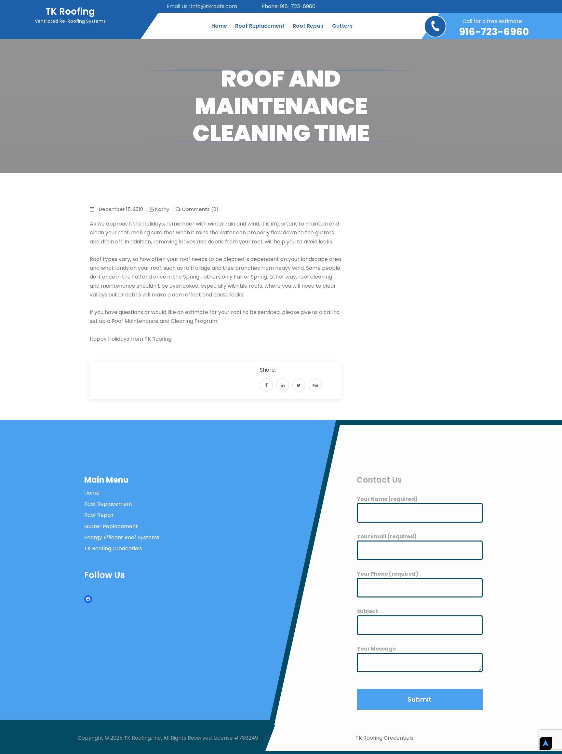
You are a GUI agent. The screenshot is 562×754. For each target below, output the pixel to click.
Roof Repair (308, 26)
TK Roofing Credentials (113, 548)
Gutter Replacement (111, 526)
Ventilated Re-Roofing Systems (70, 21)
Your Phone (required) (387, 574)
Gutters (342, 26)
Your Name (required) (387, 499)
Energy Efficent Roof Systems (121, 537)
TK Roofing (70, 11)
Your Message (376, 648)
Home (219, 26)
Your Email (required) (387, 536)
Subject (367, 611)
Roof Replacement (260, 26)
